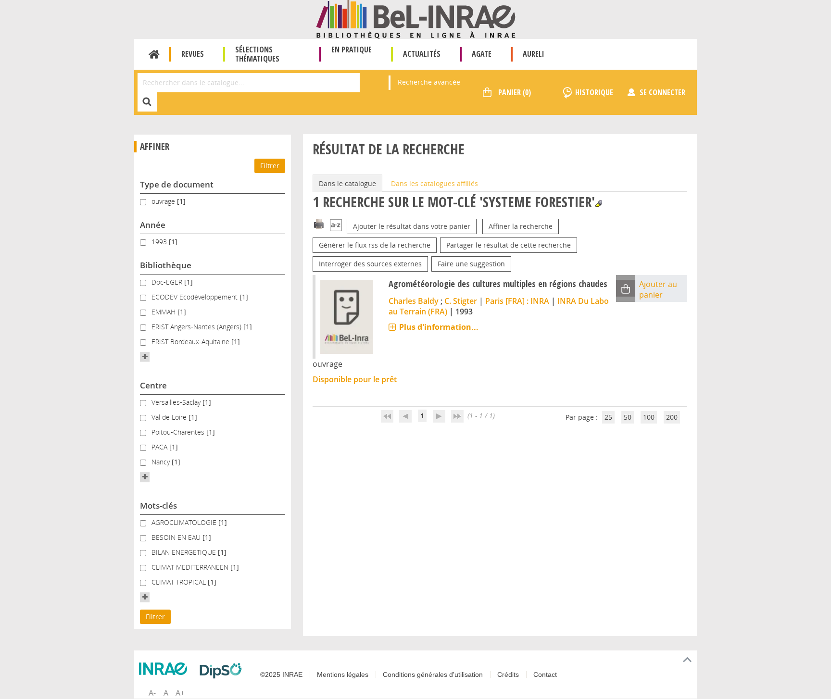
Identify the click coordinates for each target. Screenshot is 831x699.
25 (608, 417)
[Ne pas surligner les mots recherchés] (598, 203)
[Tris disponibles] (335, 226)
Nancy (161, 461)
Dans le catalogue (347, 183)
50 (627, 417)
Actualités (422, 54)
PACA (160, 446)
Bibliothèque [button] (165, 265)
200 (672, 417)
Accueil (154, 54)
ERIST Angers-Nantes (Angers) (197, 326)
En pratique (351, 49)
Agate (481, 54)
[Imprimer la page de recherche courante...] (319, 223)
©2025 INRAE (281, 674)
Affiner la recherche (521, 226)
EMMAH (164, 311)
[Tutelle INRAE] (165, 668)
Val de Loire (170, 417)
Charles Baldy (414, 301)
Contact (545, 674)
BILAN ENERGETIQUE (184, 552)
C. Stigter (460, 301)
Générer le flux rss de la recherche (374, 245)
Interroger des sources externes (370, 263)
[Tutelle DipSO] (223, 670)
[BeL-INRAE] (416, 18)
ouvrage (164, 201)
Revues (192, 54)
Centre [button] (153, 385)
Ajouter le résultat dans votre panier (411, 226)
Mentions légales (342, 674)
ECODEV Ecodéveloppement (195, 296)
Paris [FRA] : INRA (517, 301)
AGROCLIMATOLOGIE (184, 522)
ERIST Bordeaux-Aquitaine (191, 341)
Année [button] (152, 224)
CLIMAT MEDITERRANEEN (190, 567)
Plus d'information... (438, 327)
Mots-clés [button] (158, 505)
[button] (145, 357)
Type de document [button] (177, 184)
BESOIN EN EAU (176, 537)
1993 (160, 241)
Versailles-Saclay (176, 402)
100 (649, 417)
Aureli (533, 54)
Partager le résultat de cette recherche (508, 245)
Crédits (508, 674)
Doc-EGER (167, 282)
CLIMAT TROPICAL (179, 582)
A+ (180, 692)
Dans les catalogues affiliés (434, 183)
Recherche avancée (429, 82)
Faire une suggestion (471, 263)
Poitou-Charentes (178, 432)
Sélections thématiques (257, 54)
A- (152, 692)
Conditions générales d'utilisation (433, 674)
